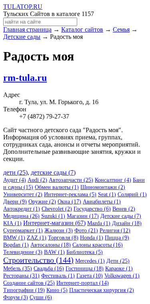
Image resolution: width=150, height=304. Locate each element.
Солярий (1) (132, 194)
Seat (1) (107, 194)
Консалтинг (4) (113, 180)
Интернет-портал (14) (82, 283)
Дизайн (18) (127, 223)
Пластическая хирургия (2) (101, 290)
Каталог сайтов (82, 29)
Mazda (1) (98, 223)
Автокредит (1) (21, 209)
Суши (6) (41, 297)
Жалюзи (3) (58, 230)
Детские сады (21, 36)
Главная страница (27, 29)
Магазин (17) (83, 216)
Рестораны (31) (21, 276)
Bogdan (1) (16, 245)
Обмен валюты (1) (57, 187)
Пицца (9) (117, 238)
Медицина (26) (21, 216)
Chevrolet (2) (57, 209)
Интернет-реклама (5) (70, 194)
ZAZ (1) (36, 238)
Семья (121, 29)
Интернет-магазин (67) (54, 222)
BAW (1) (54, 252)
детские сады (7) (53, 172)
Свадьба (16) (49, 269)
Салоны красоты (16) (97, 245)
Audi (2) (37, 180)
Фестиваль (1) (58, 276)
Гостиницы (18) (85, 269)
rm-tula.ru (25, 77)
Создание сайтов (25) (29, 283)
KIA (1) (12, 223)
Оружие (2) (42, 202)
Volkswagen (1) (122, 276)
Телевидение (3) (22, 252)
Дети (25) (118, 261)
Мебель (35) (17, 269)
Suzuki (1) (53, 216)
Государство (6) (92, 209)
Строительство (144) (38, 260)
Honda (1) (91, 238)
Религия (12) (115, 230)
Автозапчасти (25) (71, 180)
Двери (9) (15, 202)
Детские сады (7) (120, 216)
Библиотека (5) (84, 252)
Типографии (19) (24, 290)
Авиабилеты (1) (102, 202)
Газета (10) (89, 276)
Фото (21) (86, 230)
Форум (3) (15, 297)
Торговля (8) (63, 238)
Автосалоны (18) (50, 245)
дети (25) (15, 172)
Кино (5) (57, 290)
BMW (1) (14, 238)
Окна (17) (69, 202)
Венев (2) (123, 209)
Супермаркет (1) (23, 230)
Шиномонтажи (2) (102, 187)
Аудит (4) (14, 180)
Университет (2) (22, 194)
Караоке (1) (119, 269)
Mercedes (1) (90, 261)
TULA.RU (22, 6)
